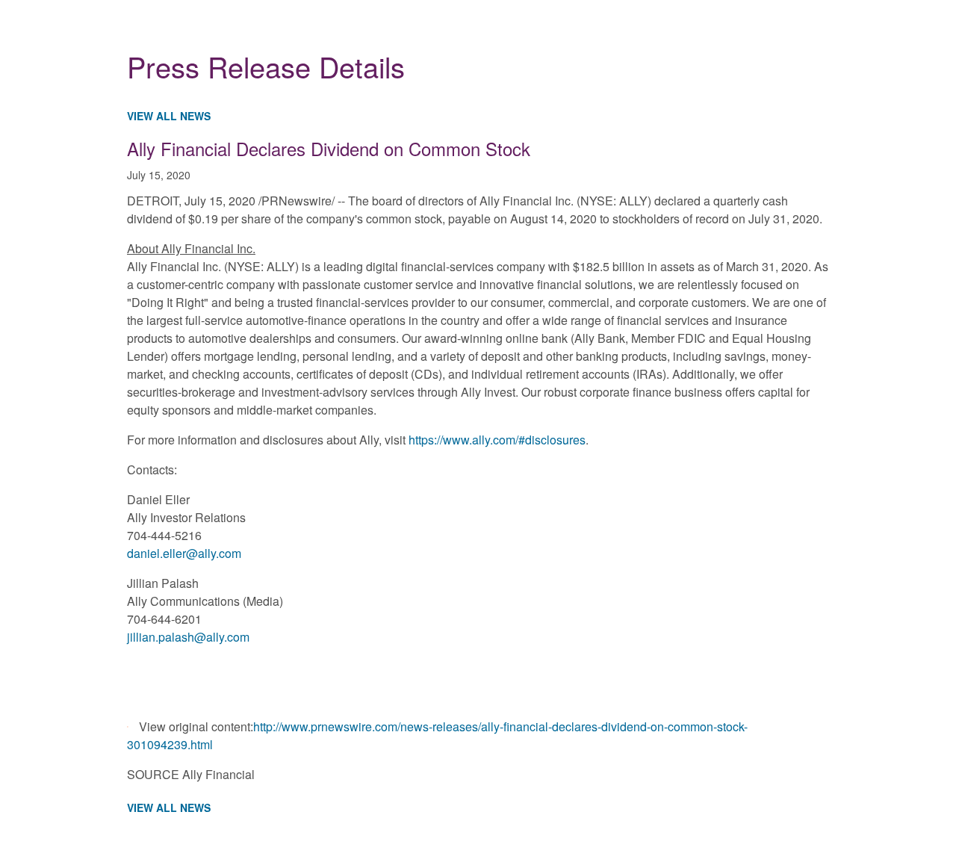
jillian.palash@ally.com (188, 636)
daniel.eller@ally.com (184, 553)
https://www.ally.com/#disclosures (497, 439)
